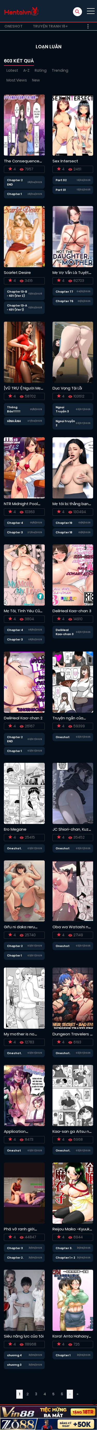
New (36, 80)
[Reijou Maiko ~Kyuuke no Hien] (73, 1192)
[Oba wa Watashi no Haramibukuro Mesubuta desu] (73, 890)
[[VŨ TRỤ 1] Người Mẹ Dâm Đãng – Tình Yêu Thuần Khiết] (24, 352)
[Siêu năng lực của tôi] (24, 1300)
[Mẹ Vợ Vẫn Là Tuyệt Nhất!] (73, 236)
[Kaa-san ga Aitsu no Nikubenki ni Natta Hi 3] (73, 1095)
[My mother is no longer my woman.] (24, 997)
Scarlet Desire (17, 272)
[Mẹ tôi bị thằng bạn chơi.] (73, 467)
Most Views (16, 80)
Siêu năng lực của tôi (24, 1336)
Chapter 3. (64, 1248)
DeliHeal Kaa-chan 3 (72, 611)
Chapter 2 (15, 946)
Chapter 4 (15, 523)
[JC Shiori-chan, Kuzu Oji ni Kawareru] (73, 793)
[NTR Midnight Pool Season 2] (24, 467)
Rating (41, 70)
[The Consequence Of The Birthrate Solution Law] (24, 124)
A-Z (26, 70)
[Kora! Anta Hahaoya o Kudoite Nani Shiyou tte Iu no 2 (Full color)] (73, 1300)
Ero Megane (15, 829)
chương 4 (14, 1355)
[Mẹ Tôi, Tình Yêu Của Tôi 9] (24, 574)
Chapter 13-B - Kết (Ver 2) (17, 294)
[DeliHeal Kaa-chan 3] (73, 574)
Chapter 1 (14, 194)
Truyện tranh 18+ (50, 26)
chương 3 (14, 1365)
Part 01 (61, 190)
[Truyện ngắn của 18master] (73, 681)
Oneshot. (14, 848)
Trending (60, 70)
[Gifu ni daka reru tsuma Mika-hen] (24, 890)
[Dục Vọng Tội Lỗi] (73, 352)
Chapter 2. (15, 1258)
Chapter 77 (64, 292)
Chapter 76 (64, 301)
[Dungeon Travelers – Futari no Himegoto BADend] (73, 997)
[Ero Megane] (24, 793)
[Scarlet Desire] (24, 236)
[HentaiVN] (21, 11)
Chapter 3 (15, 532)
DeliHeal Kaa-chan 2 (23, 718)
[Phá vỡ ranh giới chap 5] (24, 1192)
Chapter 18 (64, 532)
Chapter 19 (64, 523)
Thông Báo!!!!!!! (13, 409)
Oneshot (13, 26)
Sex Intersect (65, 161)
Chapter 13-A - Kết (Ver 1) (17, 307)
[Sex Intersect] (73, 124)
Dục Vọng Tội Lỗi (67, 388)
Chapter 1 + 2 (65, 1258)
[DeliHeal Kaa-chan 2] (24, 681)
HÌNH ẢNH (14, 421)
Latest (12, 70)
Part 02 (61, 180)
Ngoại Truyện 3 (62, 409)
